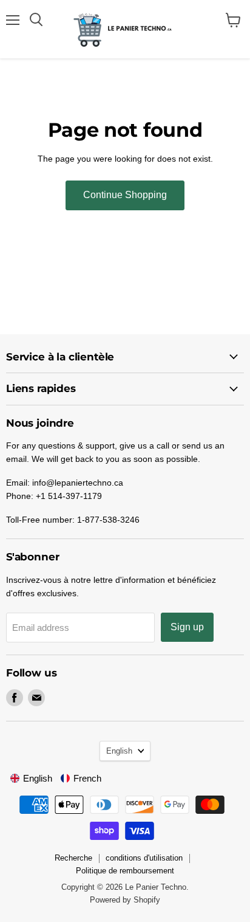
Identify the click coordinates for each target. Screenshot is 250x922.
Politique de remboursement (125, 870)
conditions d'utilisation (144, 857)
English (119, 750)
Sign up (187, 627)
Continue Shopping (125, 195)
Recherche (73, 857)
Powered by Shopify (125, 899)
